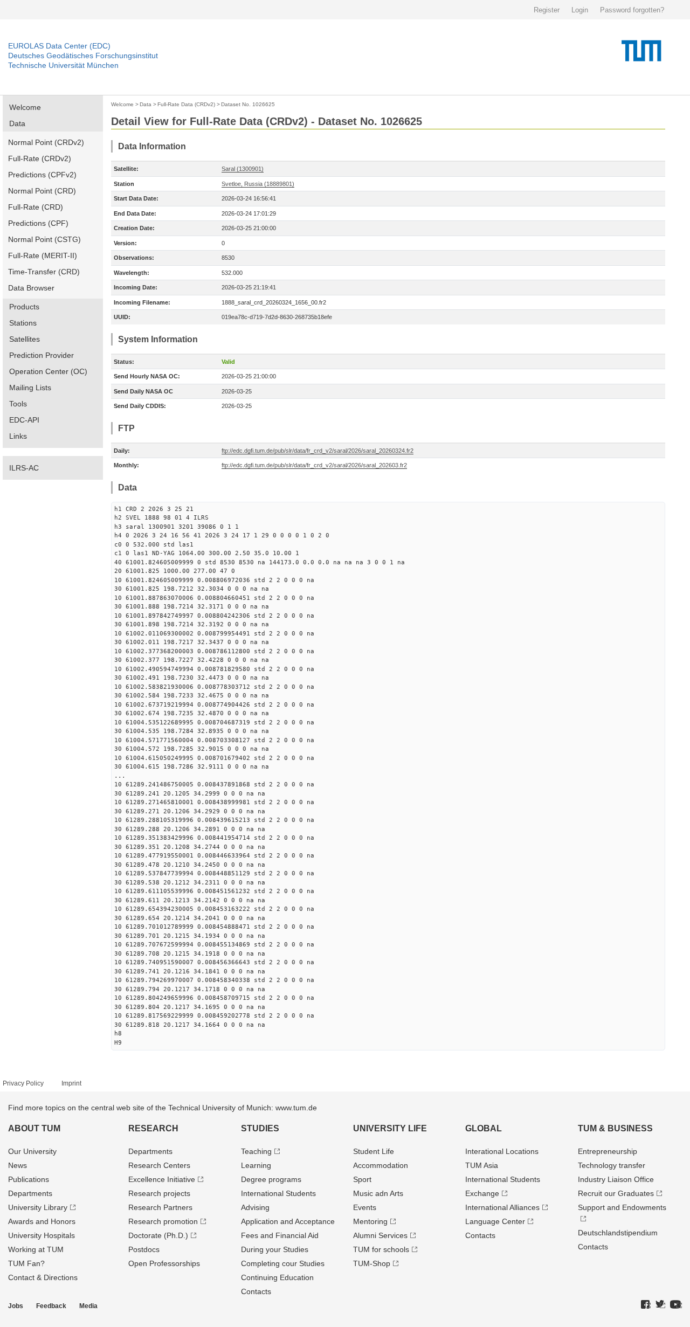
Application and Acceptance (288, 1221)
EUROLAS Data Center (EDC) (59, 46)
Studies (260, 1128)
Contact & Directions (43, 1277)
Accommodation (380, 1165)
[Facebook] (646, 1305)
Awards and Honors (41, 1221)
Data (17, 123)
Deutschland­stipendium (618, 1232)
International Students (278, 1193)
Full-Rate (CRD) (35, 207)
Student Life (373, 1151)
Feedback (51, 1306)
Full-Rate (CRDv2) (39, 158)
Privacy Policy (23, 1083)
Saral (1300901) (243, 168)
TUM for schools (381, 1249)
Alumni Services (380, 1235)
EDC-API (24, 420)
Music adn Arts (378, 1193)
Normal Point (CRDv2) (46, 142)
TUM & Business (615, 1128)
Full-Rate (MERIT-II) (42, 255)
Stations (23, 323)
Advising (255, 1207)
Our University (32, 1151)
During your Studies (274, 1249)
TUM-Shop (371, 1263)
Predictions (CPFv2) (42, 174)
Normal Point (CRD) (42, 190)
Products (24, 306)
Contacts (256, 1291)
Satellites (24, 339)
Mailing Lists (30, 387)
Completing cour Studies (283, 1263)
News (17, 1165)
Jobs (15, 1306)
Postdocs (144, 1249)
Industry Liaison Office (616, 1179)
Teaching (256, 1151)
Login (579, 10)
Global (483, 1128)
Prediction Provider (41, 355)
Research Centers (159, 1165)
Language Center (495, 1221)
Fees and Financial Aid (280, 1235)
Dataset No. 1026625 (248, 104)
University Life (390, 1128)
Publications (28, 1179)
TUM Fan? (26, 1263)
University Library (37, 1207)
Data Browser (31, 288)
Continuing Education (277, 1277)
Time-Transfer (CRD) (44, 271)
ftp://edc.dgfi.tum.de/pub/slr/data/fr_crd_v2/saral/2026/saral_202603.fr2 (314, 465)
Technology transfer (611, 1165)
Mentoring (370, 1221)
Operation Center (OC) (48, 371)
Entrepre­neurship (607, 1151)
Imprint (71, 1083)
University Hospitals (41, 1235)
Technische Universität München (63, 65)
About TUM (34, 1128)
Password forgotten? (632, 10)
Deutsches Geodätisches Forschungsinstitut (83, 55)
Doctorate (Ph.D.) (158, 1235)
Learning (256, 1165)
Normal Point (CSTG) (44, 239)
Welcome (25, 107)
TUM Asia (481, 1165)
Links (18, 436)
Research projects (159, 1193)
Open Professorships (164, 1263)
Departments (30, 1193)
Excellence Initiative (161, 1179)
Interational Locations (502, 1151)
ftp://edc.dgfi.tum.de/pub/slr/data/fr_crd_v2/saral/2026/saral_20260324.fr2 (317, 450)
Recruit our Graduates (616, 1193)
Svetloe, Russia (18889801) (258, 184)
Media (88, 1306)
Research (153, 1128)
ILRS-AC (24, 468)
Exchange (482, 1193)
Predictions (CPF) (38, 223)
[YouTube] (676, 1305)
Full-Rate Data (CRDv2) (186, 104)
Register (547, 10)
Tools (18, 403)
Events (364, 1207)
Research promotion (163, 1221)
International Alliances (502, 1207)
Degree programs (271, 1179)
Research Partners (160, 1207)
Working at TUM (36, 1249)
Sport (362, 1179)
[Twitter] (660, 1305)
